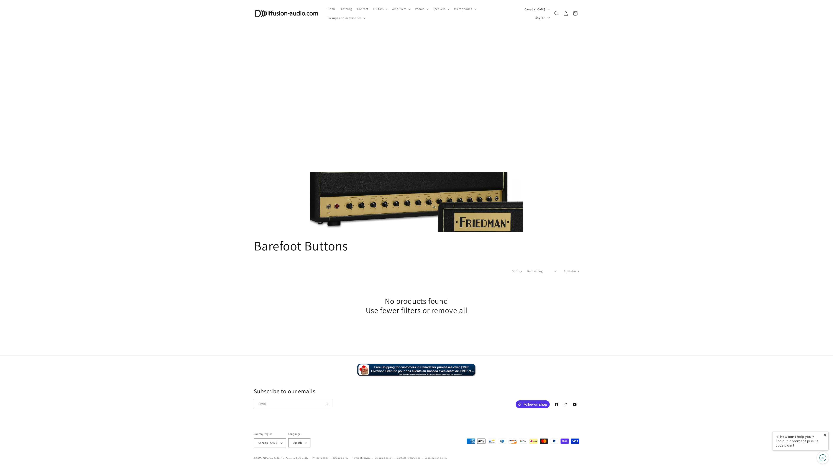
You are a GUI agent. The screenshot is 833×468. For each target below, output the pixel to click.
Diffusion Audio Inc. (274, 458)
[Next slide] (517, 202)
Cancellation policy (436, 457)
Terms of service (361, 457)
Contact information (408, 457)
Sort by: (517, 271)
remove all (449, 310)
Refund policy (340, 457)
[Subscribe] (327, 404)
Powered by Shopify (297, 458)
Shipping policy (384, 457)
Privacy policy (320, 457)
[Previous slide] (315, 202)
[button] (380, 8)
